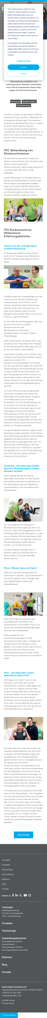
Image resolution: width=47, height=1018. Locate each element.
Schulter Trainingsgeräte (12, 913)
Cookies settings (23, 61)
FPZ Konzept (15, 101)
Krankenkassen (23, 87)
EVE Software (8, 874)
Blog (4, 884)
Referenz (6, 879)
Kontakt (5, 889)
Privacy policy (8, 1003)
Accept (23, 67)
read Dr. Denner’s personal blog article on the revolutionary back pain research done (23, 138)
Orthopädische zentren (12, 941)
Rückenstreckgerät (29, 101)
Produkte (6, 865)
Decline (23, 73)
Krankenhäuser (8, 944)
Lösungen (6, 860)
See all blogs (23, 835)
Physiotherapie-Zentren (12, 947)
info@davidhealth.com (11, 995)
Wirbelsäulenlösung (23, 105)
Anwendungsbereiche (14, 938)
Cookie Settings (9, 1015)
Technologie (7, 869)
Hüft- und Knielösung (11, 916)
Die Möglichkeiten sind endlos (15, 950)
